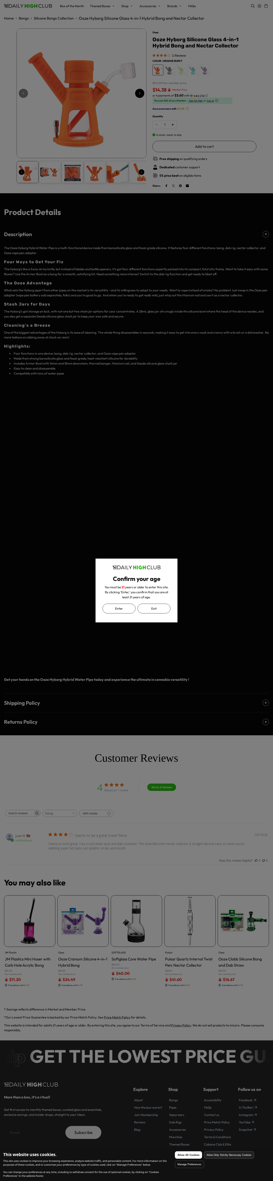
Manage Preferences (189, 1164)
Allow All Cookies (188, 1154)
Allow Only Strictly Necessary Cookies (229, 1154)
